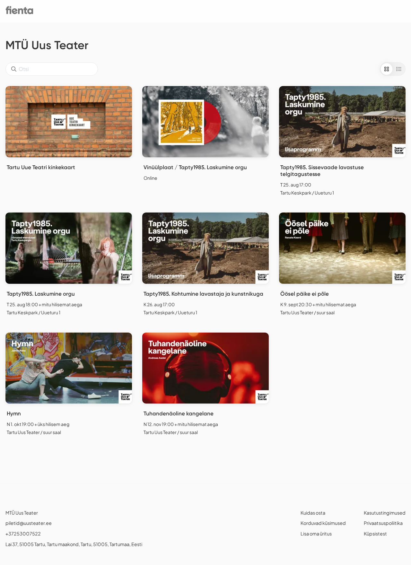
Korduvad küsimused (323, 523)
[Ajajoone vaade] (399, 69)
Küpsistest (375, 533)
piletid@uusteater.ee (28, 523)
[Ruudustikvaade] (386, 69)
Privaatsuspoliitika (383, 523)
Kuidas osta (313, 513)
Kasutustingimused (385, 513)
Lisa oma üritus (316, 533)
